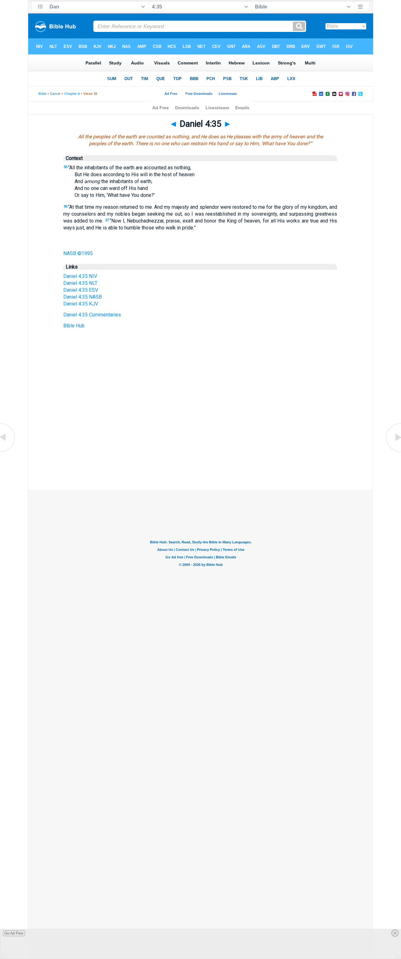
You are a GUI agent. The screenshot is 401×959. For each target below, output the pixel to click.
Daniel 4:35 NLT (80, 283)
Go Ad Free (13, 933)
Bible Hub (74, 326)
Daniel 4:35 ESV (80, 290)
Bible (42, 94)
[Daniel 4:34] (8, 451)
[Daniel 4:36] (393, 451)
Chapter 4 (72, 94)
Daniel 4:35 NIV (80, 276)
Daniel (55, 94)
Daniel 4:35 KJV (80, 304)
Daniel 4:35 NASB (82, 297)
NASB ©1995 (78, 253)
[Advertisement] (200, 451)
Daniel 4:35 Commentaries (92, 315)
